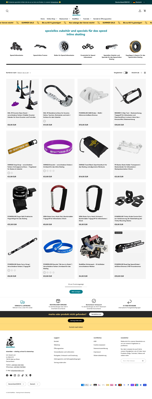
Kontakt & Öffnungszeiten (102, 19)
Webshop (57, 345)
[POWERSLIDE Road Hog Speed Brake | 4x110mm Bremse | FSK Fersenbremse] (130, 247)
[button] (145, 11)
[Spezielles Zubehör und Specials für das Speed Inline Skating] (111, 46)
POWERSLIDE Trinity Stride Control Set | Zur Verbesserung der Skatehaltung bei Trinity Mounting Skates (128, 219)
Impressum (97, 352)
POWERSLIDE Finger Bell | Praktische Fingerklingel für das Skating (20, 218)
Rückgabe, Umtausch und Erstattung (65, 355)
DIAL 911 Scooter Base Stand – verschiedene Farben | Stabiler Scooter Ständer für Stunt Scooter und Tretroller (22, 115)
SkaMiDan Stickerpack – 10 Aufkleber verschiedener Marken (91, 265)
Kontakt (56, 341)
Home (43, 19)
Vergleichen (118, 73)
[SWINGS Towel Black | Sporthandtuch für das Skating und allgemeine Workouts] (94, 147)
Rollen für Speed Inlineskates (64, 55)
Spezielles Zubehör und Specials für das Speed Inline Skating (112, 57)
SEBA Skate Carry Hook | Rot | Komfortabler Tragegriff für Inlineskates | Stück (58, 218)
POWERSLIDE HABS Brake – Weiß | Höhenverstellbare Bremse (90, 114)
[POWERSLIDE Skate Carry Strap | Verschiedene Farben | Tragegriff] (22, 247)
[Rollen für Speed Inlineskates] (64, 46)
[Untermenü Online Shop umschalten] (57, 19)
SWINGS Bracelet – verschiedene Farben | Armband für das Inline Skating (57, 166)
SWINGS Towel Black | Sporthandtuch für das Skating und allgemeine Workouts (93, 166)
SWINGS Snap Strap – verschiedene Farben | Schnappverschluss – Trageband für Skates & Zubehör (22, 167)
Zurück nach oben (76, 327)
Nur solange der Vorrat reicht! (72, 23)
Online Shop (51, 19)
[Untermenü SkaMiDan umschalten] (80, 19)
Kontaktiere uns (96, 314)
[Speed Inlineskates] (16, 46)
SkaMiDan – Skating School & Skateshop (20, 392)
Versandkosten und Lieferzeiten (64, 352)
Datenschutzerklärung (101, 348)
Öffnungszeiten (59, 348)
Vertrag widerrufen (76, 320)
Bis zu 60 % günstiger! (42, 23)
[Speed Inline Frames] (40, 46)
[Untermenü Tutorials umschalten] (91, 19)
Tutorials (86, 19)
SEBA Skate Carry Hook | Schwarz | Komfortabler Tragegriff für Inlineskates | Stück (93, 219)
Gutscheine (19, 2)
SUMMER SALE (18, 23)
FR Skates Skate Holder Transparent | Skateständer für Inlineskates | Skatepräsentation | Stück (127, 167)
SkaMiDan (75, 19)
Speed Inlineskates (16, 55)
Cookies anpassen (99, 345)
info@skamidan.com (17, 370)
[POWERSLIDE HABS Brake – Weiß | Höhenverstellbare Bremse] (94, 95)
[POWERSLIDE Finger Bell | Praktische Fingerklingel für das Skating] (22, 199)
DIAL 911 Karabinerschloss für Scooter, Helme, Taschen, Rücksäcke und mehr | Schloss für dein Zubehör (56, 115)
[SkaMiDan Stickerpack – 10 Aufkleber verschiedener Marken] (94, 247)
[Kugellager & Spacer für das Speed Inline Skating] (135, 46)
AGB (95, 341)
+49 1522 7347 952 (17, 365)
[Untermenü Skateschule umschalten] (69, 19)
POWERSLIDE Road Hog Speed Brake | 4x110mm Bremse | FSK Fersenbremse (128, 265)
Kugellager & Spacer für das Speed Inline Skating (135, 56)
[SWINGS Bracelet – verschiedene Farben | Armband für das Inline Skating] (58, 147)
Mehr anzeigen (76, 291)
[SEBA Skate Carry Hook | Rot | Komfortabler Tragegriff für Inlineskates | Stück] (58, 199)
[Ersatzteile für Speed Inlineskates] (88, 46)
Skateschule (63, 19)
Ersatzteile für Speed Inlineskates (88, 56)
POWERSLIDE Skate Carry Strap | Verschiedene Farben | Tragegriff (19, 265)
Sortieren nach (11, 73)
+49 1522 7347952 (20, 367)
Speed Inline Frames (40, 55)
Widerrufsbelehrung (100, 355)
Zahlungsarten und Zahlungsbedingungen (67, 359)
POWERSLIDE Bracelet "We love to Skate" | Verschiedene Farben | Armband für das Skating (57, 266)
